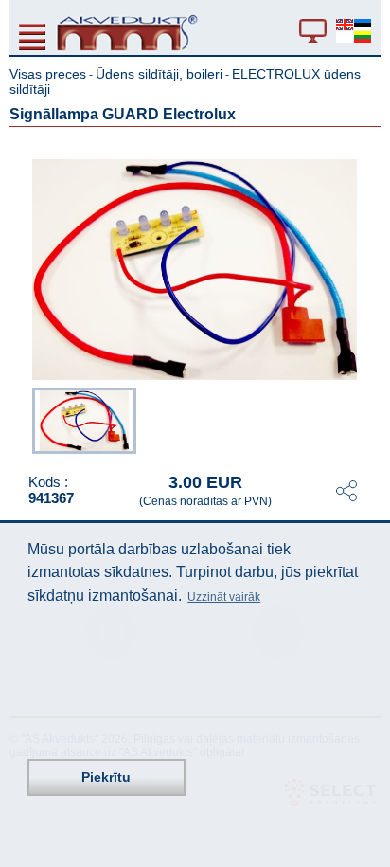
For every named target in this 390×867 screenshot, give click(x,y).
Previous (22, 418)
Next (367, 418)
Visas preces (47, 73)
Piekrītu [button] (106, 777)
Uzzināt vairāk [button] (223, 597)
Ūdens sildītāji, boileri (159, 73)
